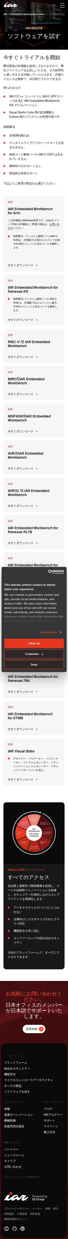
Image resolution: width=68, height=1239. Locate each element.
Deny (34, 664)
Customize (32, 653)
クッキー (37, 1208)
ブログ (48, 1109)
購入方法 (49, 1132)
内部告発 (35, 1213)
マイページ (51, 1126)
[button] (54, 5)
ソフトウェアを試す (17, 1092)
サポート (49, 1120)
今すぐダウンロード (21, 265)
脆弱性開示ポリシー (15, 1219)
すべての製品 (12, 1086)
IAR (5, 14)
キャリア (10, 1161)
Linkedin (22, 1228)
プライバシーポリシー (16, 1208)
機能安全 (10, 1074)
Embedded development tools (27, 14)
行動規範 (22, 1213)
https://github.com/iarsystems (14, 1228)
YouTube (6, 1228)
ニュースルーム (14, 1155)
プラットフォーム (15, 1063)
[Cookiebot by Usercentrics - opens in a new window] (48, 572)
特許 (55, 1208)
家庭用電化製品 (14, 1126)
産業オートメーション (18, 1115)
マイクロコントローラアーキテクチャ (28, 1080)
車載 (7, 1109)
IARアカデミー (53, 1115)
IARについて (11, 1142)
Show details (48, 632)
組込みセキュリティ (17, 1068)
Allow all (34, 643)
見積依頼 (31, 1029)
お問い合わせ (12, 1167)
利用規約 (9, 1213)
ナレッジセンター (54, 1102)
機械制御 (10, 1120)
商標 (47, 1208)
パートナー (11, 1149)
